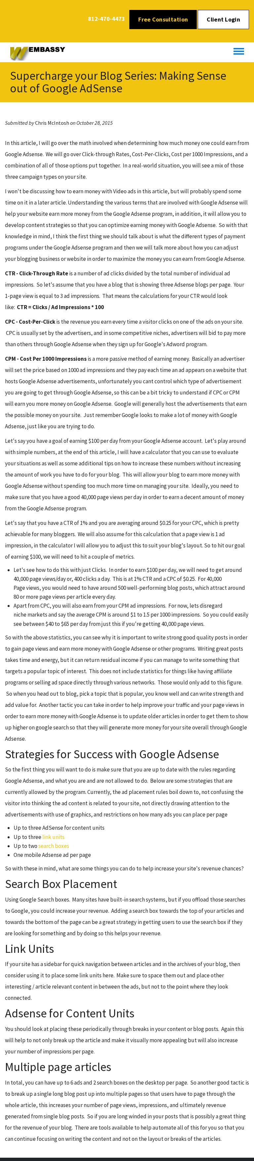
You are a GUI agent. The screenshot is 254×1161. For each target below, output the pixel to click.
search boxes (53, 846)
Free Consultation (163, 19)
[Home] (41, 52)
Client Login (223, 19)
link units (53, 837)
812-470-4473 (106, 19)
